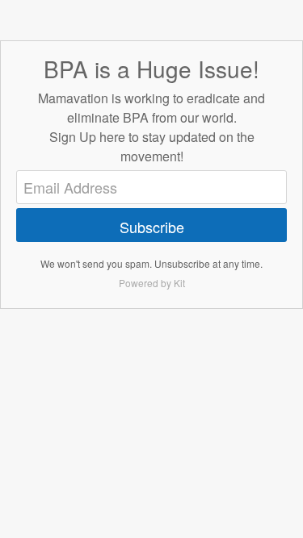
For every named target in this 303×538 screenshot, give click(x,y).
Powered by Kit (152, 283)
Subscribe (152, 226)
